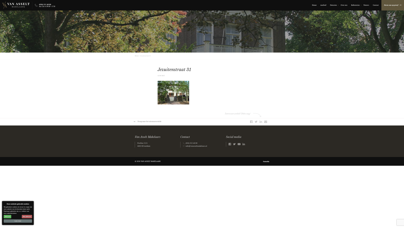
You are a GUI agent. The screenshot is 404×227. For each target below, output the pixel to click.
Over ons (344, 5)
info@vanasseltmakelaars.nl (196, 146)
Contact (376, 5)
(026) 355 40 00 (191, 143)
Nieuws (366, 5)
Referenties (355, 5)
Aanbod (323, 5)
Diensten (333, 5)
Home (314, 5)
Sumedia (266, 161)
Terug (149, 122)
